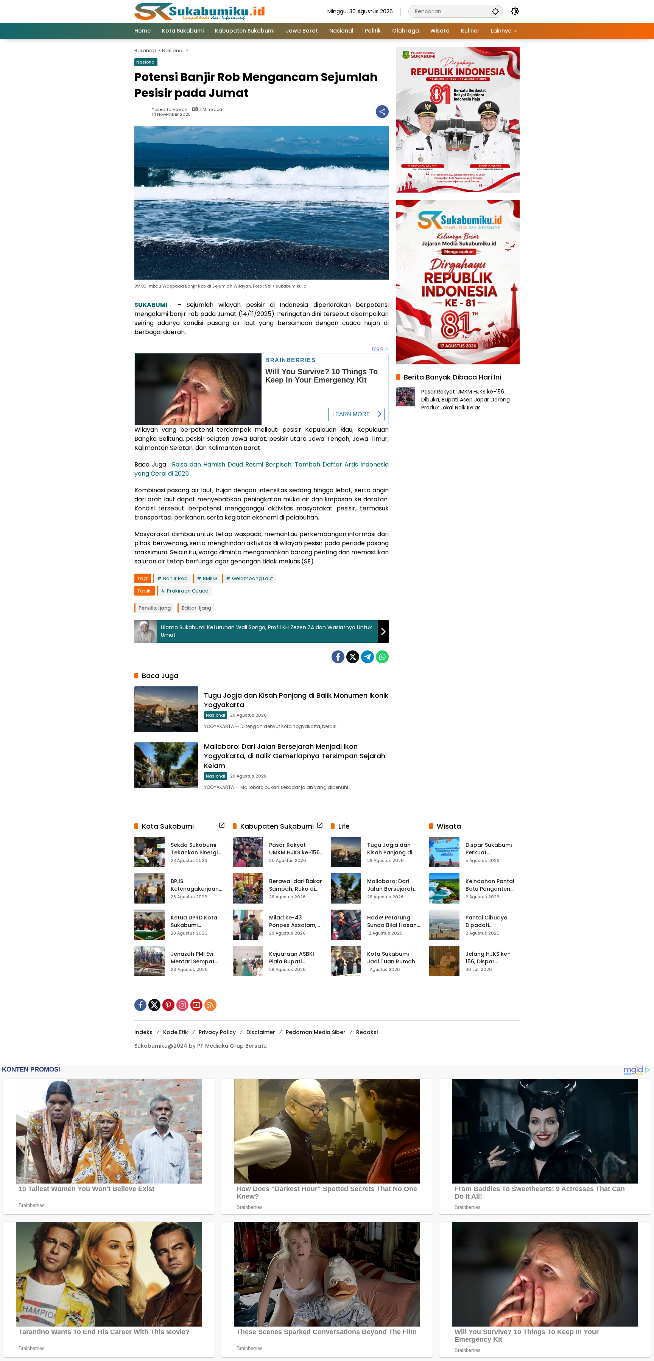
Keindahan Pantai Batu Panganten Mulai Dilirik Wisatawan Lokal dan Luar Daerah (490, 885)
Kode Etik (175, 1032)
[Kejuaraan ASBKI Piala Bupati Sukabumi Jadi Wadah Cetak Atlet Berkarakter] (248, 961)
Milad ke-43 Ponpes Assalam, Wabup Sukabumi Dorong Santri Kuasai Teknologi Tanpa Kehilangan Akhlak (294, 921)
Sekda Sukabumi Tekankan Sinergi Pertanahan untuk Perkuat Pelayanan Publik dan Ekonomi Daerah (197, 848)
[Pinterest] (168, 1005)
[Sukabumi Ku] (200, 11)
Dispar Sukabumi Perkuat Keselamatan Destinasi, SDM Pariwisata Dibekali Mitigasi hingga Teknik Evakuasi (491, 848)
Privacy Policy (217, 1032)
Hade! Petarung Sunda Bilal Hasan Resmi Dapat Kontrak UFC (392, 921)
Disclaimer (260, 1032)
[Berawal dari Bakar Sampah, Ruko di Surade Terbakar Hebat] (248, 888)
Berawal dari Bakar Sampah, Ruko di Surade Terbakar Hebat (295, 885)
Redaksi (367, 1032)
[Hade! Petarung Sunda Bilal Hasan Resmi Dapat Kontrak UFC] (346, 925)
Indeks (143, 1032)
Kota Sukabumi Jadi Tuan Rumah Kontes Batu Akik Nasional (391, 957)
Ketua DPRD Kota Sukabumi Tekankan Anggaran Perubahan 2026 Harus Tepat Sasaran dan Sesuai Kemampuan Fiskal (197, 921)
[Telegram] (367, 656)
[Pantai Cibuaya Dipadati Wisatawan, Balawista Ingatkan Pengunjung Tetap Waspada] (444, 925)
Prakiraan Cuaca (188, 590)
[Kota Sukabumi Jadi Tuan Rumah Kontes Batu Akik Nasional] (346, 961)
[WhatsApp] (382, 656)
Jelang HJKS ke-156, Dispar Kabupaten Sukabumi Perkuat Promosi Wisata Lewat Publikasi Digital (490, 957)
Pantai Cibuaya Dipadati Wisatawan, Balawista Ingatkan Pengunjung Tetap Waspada (492, 921)
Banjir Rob (175, 578)
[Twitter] (352, 656)
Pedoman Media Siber (316, 1032)
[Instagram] (182, 1005)
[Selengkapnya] (221, 825)
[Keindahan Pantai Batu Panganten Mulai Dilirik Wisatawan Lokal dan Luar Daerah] (444, 888)
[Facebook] (338, 656)
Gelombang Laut (252, 578)
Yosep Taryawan (169, 109)
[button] (495, 11)
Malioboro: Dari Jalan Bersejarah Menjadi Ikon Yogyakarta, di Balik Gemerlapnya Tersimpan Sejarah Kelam (294, 756)
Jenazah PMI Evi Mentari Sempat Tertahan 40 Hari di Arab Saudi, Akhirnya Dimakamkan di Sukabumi (197, 957)
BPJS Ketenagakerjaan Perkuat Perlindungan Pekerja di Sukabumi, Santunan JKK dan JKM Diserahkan (196, 885)
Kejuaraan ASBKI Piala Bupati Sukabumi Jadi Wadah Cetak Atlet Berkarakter (295, 957)
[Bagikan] (382, 111)
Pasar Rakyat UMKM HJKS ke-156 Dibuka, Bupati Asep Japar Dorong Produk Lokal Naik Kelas (465, 399)
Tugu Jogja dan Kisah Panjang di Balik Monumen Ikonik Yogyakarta (392, 848)
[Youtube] (196, 1005)
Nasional (146, 62)
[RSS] (210, 1005)
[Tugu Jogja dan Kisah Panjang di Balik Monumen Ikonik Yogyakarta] (166, 709)
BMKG (210, 578)
